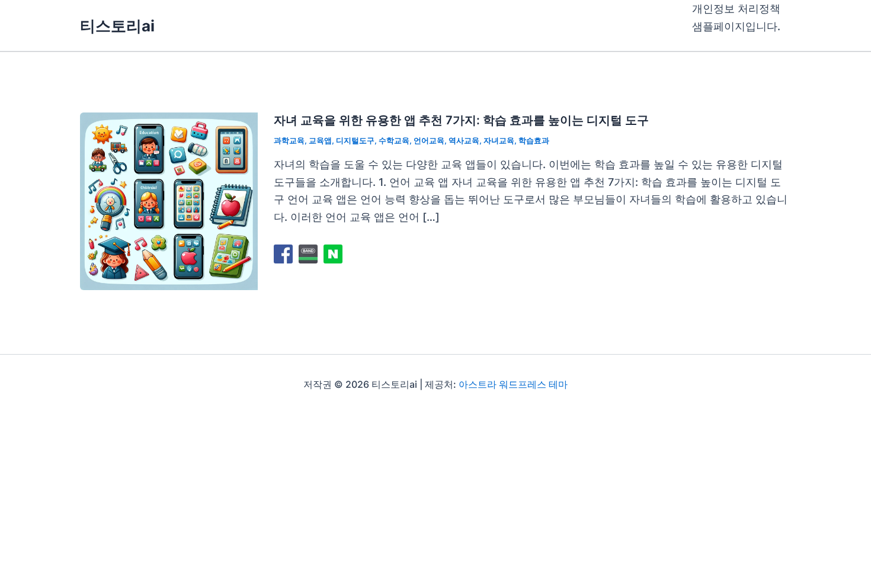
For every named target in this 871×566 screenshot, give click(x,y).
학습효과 (533, 140)
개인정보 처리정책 (736, 8)
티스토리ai (117, 26)
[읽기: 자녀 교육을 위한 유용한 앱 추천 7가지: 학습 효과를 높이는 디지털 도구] (169, 200)
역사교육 (464, 140)
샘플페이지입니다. (736, 26)
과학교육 (289, 140)
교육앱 (320, 140)
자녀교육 (498, 140)
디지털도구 (355, 140)
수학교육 (394, 140)
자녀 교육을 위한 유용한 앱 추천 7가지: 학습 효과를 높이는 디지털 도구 (461, 120)
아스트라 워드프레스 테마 (513, 384)
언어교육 (429, 140)
